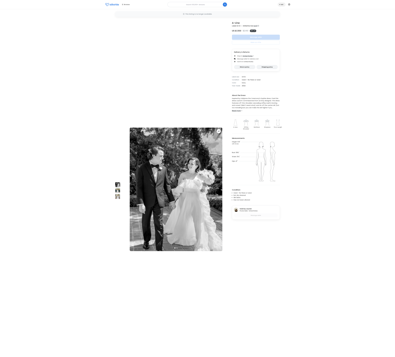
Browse (127, 4)
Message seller (256, 37)
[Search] (225, 4)
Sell (282, 4)
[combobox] (197, 4)
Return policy (244, 67)
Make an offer (256, 42)
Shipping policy (267, 67)
